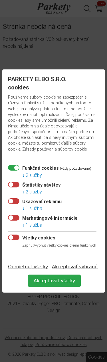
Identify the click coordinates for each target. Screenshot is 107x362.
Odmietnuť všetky (28, 266)
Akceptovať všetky (54, 280)
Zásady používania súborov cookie (54, 149)
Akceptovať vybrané (75, 266)
